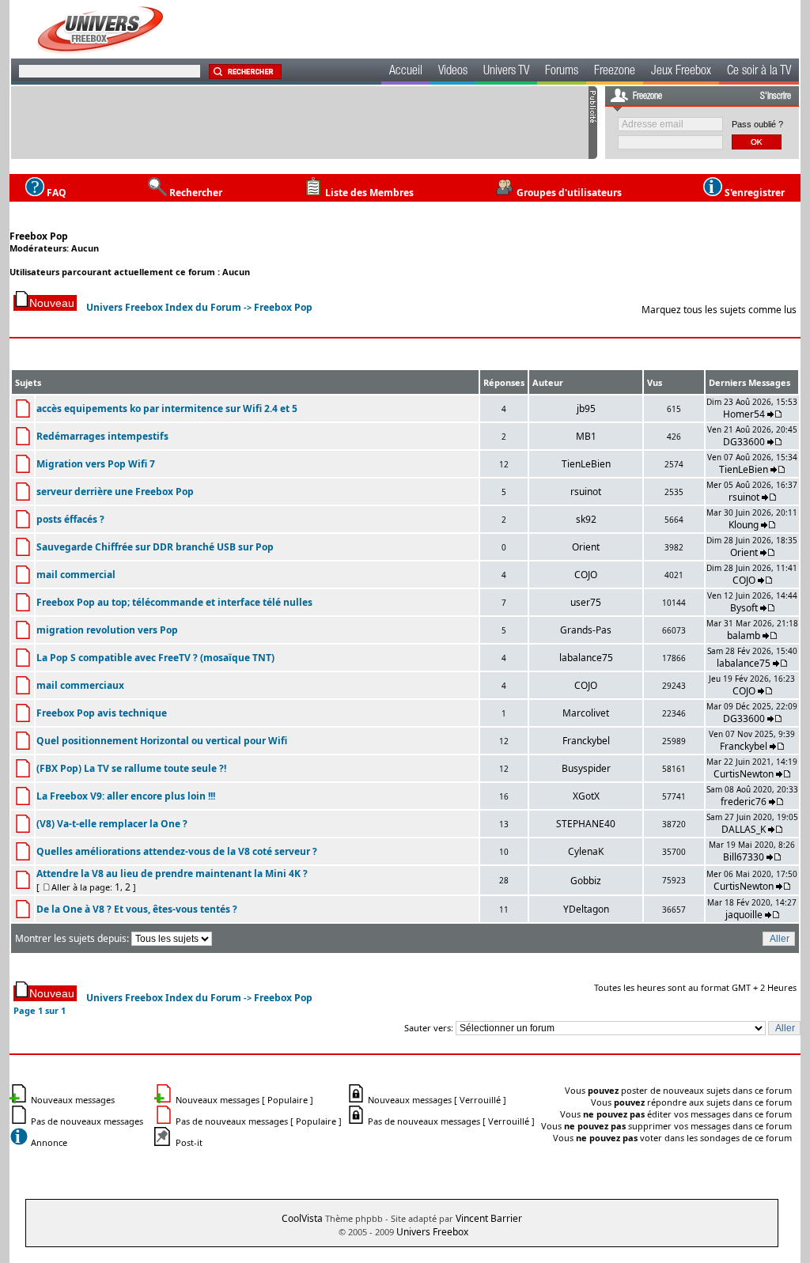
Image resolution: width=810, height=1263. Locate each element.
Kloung (745, 524)
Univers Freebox (432, 1231)
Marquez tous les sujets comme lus (719, 309)
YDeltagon (586, 909)
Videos (452, 72)
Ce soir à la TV (759, 72)
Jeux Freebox (681, 72)
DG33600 (744, 441)
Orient (586, 547)
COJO (585, 574)
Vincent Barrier (489, 1218)
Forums (561, 72)
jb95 (586, 408)
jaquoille (744, 914)
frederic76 (743, 801)
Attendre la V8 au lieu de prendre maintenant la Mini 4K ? (172, 873)
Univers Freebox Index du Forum (163, 307)
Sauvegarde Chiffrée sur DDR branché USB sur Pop (155, 547)
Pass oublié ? (757, 124)
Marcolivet (585, 713)
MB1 (586, 436)
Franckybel (586, 740)
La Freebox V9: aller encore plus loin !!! (125, 796)
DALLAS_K (743, 829)
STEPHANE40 (585, 823)
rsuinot (585, 491)
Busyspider (586, 768)
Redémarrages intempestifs (102, 436)
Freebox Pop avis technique (101, 713)
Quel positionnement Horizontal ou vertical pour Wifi (161, 740)
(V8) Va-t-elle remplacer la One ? (111, 823)
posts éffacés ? (70, 519)
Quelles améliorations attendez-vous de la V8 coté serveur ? (176, 851)
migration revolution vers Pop (107, 630)
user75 (585, 602)
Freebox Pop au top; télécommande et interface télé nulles (174, 602)
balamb (743, 635)
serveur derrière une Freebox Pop (115, 491)
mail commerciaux (80, 685)
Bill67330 (743, 857)
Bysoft (744, 607)
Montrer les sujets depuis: (73, 938)
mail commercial (75, 574)
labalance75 (586, 657)
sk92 (586, 519)
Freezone (614, 72)
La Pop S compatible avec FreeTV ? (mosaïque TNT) (155, 657)
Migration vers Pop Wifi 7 (95, 464)
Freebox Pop (38, 236)
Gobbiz (585, 880)
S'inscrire (775, 96)
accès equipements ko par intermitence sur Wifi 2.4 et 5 (166, 408)
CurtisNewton (743, 774)
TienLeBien (586, 464)
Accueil (405, 72)
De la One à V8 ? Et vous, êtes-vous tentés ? (136, 909)
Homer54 (744, 414)
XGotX (586, 796)
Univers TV (506, 72)
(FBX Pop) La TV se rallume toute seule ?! (131, 768)
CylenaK (586, 851)
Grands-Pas (585, 630)
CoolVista (302, 1218)
